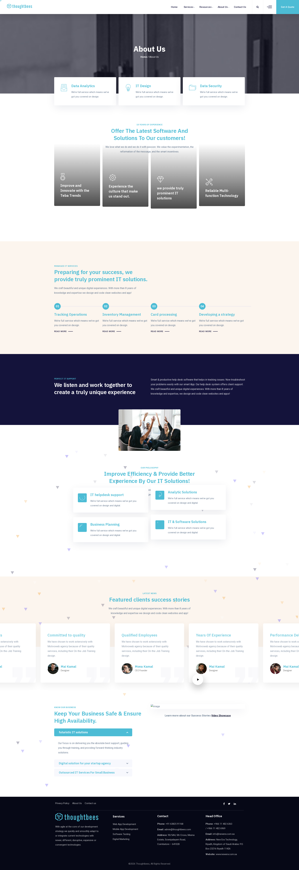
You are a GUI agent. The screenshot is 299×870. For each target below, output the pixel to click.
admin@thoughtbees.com (177, 829)
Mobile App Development (125, 829)
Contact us (240, 7)
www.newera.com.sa (226, 854)
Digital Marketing (121, 839)
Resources (205, 7)
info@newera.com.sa (224, 834)
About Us (223, 7)
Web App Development (124, 824)
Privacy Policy (62, 803)
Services (188, 7)
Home (174, 7)
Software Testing (121, 834)
